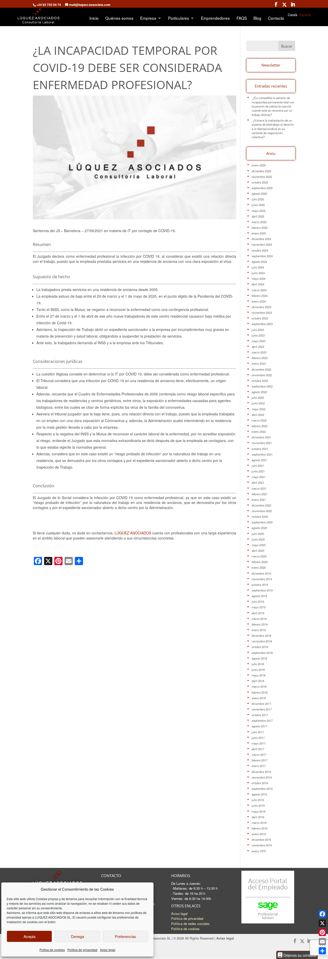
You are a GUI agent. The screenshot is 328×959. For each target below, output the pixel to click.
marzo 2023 (259, 352)
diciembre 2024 (261, 239)
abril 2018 (258, 681)
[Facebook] (322, 914)
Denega (77, 936)
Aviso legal (107, 949)
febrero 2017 (260, 760)
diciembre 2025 (261, 171)
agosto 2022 (259, 392)
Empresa (148, 18)
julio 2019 (258, 601)
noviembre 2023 (262, 312)
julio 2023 (258, 330)
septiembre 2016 (262, 788)
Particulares (178, 18)
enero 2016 (259, 834)
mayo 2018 (258, 675)
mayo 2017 (258, 743)
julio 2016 (258, 800)
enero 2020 (259, 567)
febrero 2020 (260, 562)
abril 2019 (258, 613)
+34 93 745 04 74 (48, 4)
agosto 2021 (259, 460)
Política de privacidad (82, 949)
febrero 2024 (260, 296)
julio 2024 (258, 267)
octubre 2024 (260, 250)
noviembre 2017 (262, 709)
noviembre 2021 (262, 443)
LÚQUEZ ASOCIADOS (133, 532)
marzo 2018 (259, 686)
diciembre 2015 (261, 839)
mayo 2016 (258, 811)
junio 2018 (258, 669)
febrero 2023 (260, 358)
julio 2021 (258, 466)
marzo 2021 (259, 488)
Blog (257, 18)
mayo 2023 (258, 341)
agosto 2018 (259, 658)
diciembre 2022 (261, 369)
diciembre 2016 (261, 772)
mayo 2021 (258, 477)
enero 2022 (259, 431)
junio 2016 (258, 805)
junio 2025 (258, 205)
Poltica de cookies (52, 949)
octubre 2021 (260, 449)
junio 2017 (258, 738)
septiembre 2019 (262, 590)
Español (305, 15)
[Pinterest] (322, 932)
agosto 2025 (259, 193)
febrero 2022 (260, 426)
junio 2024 (258, 273)
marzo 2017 (259, 754)
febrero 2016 (260, 828)
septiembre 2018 (262, 653)
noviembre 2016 (262, 777)
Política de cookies (185, 928)
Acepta (29, 936)
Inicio (94, 18)
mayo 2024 (258, 278)
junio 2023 (258, 335)
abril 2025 (258, 216)
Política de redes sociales (190, 923)
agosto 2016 (259, 794)
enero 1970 (259, 851)
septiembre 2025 (262, 188)
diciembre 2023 (261, 307)
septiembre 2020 (262, 522)
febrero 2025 (260, 227)
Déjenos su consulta (299, 955)
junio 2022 (258, 403)
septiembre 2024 (262, 256)
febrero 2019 (260, 624)
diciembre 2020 (261, 505)
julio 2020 (258, 534)
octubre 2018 (260, 647)
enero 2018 (259, 698)
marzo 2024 (259, 290)
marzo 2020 (259, 556)
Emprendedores (215, 18)
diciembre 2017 (261, 704)
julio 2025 (258, 199)
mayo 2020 (258, 545)
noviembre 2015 (262, 845)
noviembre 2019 (262, 579)
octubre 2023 (260, 318)
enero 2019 (259, 630)
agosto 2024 (259, 262)
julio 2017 (258, 732)
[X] (322, 923)
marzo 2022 (259, 420)
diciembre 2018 (261, 635)
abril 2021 (258, 482)
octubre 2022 (260, 381)
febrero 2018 (260, 692)
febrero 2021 (260, 494)
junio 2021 (258, 471)
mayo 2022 (258, 409)
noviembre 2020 (262, 511)
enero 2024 (259, 301)
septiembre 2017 (262, 720)
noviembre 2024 (262, 244)
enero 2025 (259, 233)
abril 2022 (258, 415)
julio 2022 (258, 397)
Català (292, 15)
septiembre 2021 (262, 454)
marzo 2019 (259, 619)
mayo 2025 (258, 211)
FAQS (242, 18)
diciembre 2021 (261, 437)
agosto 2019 (259, 596)
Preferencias (125, 936)
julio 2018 (258, 664)
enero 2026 (259, 165)
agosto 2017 (259, 726)
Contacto (276, 18)
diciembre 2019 (261, 573)
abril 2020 (258, 550)
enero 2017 (259, 766)
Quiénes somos (119, 18)
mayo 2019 (258, 607)
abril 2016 (258, 817)
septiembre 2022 (262, 386)
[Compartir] (322, 950)
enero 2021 (259, 500)
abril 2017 (258, 749)
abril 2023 (258, 346)
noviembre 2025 (262, 177)
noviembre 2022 (262, 375)
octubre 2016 (260, 783)
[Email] (322, 941)
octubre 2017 (260, 715)
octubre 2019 (260, 585)
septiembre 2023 (262, 324)
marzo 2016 (259, 823)
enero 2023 (259, 363)
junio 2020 (258, 539)
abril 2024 (258, 284)
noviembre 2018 (262, 641)
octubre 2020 (260, 516)
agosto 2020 (259, 528)
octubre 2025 (260, 182)
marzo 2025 (259, 222)
